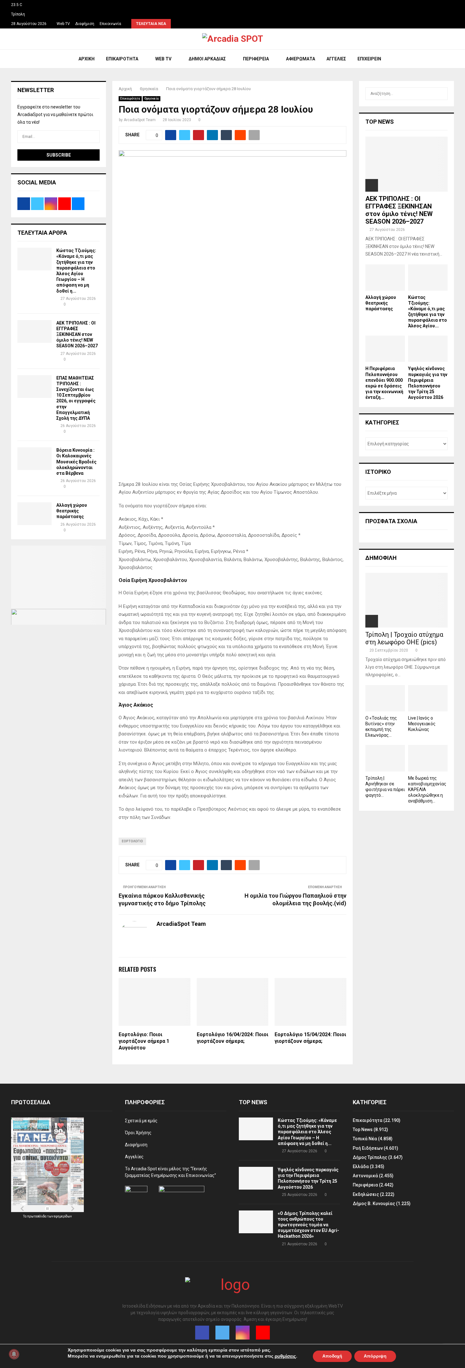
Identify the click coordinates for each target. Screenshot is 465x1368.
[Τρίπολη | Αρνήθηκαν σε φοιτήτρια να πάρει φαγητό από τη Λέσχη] (385, 758)
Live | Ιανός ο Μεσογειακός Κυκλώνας (422, 723)
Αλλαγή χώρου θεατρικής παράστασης (71, 511)
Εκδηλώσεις (366, 1194)
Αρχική (86, 58)
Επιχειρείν (369, 58)
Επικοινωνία (110, 24)
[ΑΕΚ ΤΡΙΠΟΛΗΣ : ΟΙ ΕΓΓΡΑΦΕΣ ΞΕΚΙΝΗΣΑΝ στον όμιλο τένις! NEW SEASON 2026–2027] (34, 331)
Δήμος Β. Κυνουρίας (374, 1203)
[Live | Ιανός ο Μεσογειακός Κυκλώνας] (428, 698)
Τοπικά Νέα (365, 1138)
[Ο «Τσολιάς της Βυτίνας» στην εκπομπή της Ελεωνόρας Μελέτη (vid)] (385, 698)
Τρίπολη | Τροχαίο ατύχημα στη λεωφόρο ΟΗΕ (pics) (404, 638)
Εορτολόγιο (132, 841)
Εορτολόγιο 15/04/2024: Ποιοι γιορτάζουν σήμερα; (310, 1037)
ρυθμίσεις (285, 1356)
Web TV (63, 24)
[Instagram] (243, 1333)
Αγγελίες (336, 58)
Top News (363, 1129)
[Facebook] (202, 1333)
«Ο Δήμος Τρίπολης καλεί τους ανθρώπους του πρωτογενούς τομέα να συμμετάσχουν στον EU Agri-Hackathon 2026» (308, 1225)
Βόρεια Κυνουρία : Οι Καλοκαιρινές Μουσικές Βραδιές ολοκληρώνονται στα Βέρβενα (76, 462)
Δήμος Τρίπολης (370, 1157)
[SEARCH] (441, 93)
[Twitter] (222, 1333)
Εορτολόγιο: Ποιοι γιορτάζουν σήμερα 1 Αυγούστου (144, 1041)
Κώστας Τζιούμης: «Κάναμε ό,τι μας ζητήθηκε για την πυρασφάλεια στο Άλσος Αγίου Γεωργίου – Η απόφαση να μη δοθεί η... (307, 1132)
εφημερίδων (63, 1216)
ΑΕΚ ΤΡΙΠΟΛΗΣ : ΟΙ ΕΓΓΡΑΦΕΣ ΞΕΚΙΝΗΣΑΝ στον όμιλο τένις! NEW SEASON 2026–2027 (77, 334)
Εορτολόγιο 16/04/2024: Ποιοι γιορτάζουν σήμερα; (232, 1037)
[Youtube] (263, 1333)
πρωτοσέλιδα (37, 1216)
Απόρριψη (375, 1356)
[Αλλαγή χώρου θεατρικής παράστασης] (34, 513)
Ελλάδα (361, 1166)
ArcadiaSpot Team (140, 120)
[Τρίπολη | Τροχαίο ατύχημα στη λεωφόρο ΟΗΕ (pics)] (406, 600)
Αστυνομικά (365, 1175)
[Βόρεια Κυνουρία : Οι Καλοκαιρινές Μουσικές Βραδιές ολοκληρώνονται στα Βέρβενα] (34, 458)
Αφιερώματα (300, 58)
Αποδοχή (332, 1356)
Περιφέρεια (256, 58)
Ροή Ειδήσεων (368, 1148)
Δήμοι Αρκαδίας (207, 58)
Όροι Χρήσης (138, 1132)
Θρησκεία (151, 98)
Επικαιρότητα (122, 58)
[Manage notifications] (14, 1354)
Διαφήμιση (84, 24)
